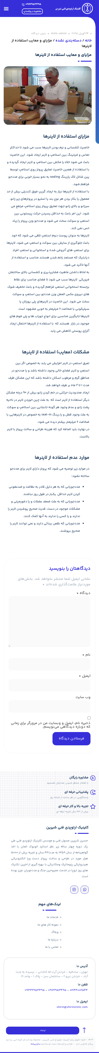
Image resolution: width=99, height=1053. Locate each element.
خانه (88, 41)
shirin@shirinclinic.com (72, 1007)
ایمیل (84, 676)
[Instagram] (74, 890)
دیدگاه (83, 593)
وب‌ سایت (83, 697)
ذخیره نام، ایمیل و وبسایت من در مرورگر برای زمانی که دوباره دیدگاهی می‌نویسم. (50, 725)
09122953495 (33, 4)
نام (86, 655)
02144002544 (79, 990)
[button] (6, 8)
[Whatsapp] (85, 890)
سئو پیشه (36, 1044)
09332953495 (35, 990)
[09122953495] (23, 4)
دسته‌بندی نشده (68, 41)
